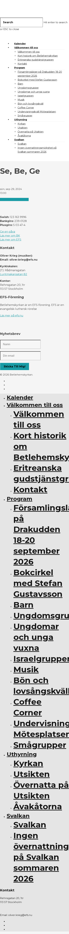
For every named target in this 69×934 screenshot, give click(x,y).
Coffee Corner (26, 107)
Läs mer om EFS (10, 239)
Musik (21, 99)
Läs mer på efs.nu (11, 315)
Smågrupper (25, 115)
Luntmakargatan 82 (13, 274)
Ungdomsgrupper (28, 87)
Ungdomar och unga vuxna (34, 91)
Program (19, 67)
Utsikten (22, 127)
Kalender (20, 43)
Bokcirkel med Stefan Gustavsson (37, 79)
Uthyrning (20, 119)
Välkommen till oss (26, 47)
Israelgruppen (26, 95)
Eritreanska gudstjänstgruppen (36, 59)
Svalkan (19, 139)
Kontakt (22, 63)
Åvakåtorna (24, 135)
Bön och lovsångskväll (30, 103)
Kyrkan (22, 123)
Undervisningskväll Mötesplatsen (37, 111)
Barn (20, 83)
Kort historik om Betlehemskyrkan (38, 55)
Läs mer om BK (10, 235)
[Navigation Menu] (6, 37)
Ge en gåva (7, 231)
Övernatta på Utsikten (31, 131)
